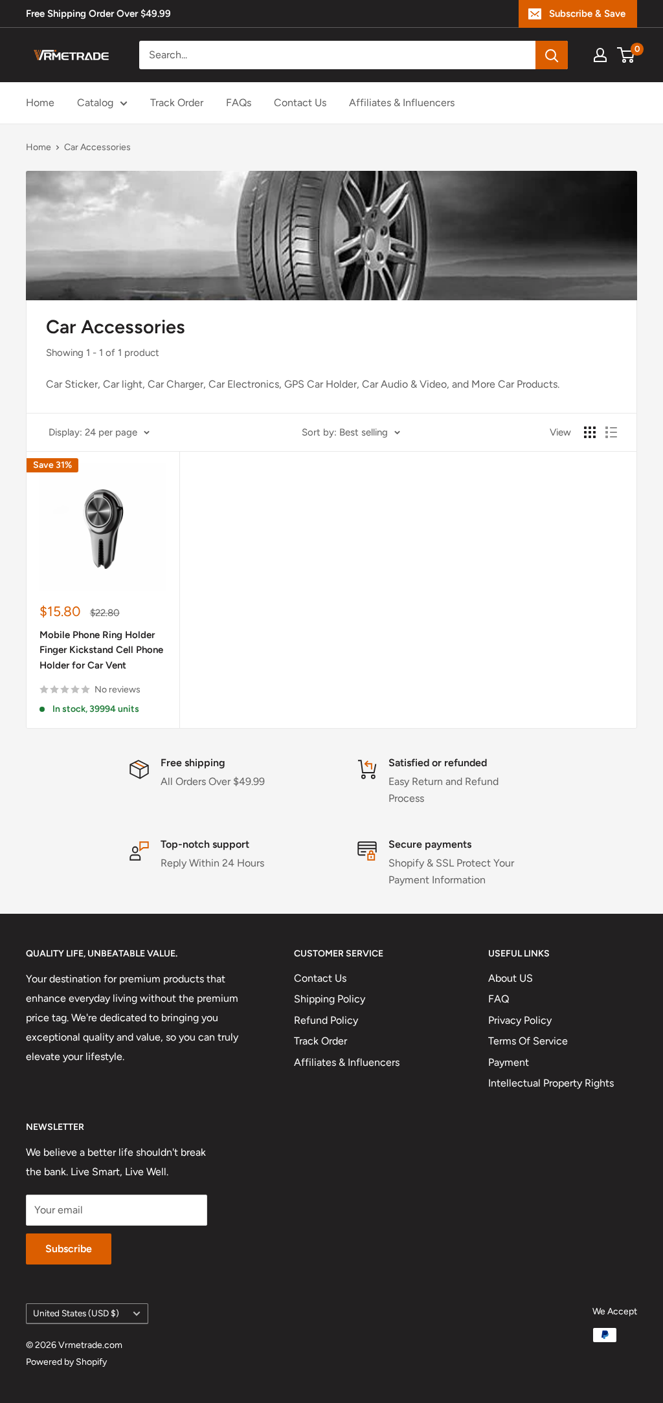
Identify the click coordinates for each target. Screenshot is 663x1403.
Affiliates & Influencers (402, 102)
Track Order (176, 102)
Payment (508, 1062)
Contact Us (300, 102)
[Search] (551, 55)
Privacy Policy (520, 1020)
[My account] (600, 55)
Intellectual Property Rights (551, 1083)
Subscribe (68, 1249)
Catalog (95, 102)
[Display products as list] (611, 432)
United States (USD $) (76, 1313)
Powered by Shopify (66, 1361)
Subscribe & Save (587, 13)
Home (40, 102)
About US (510, 978)
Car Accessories (97, 147)
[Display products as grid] (590, 432)
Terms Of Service (528, 1041)
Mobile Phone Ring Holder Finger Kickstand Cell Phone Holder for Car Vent (101, 650)
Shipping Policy (329, 999)
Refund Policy (326, 1020)
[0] (626, 55)
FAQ (498, 999)
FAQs (238, 102)
